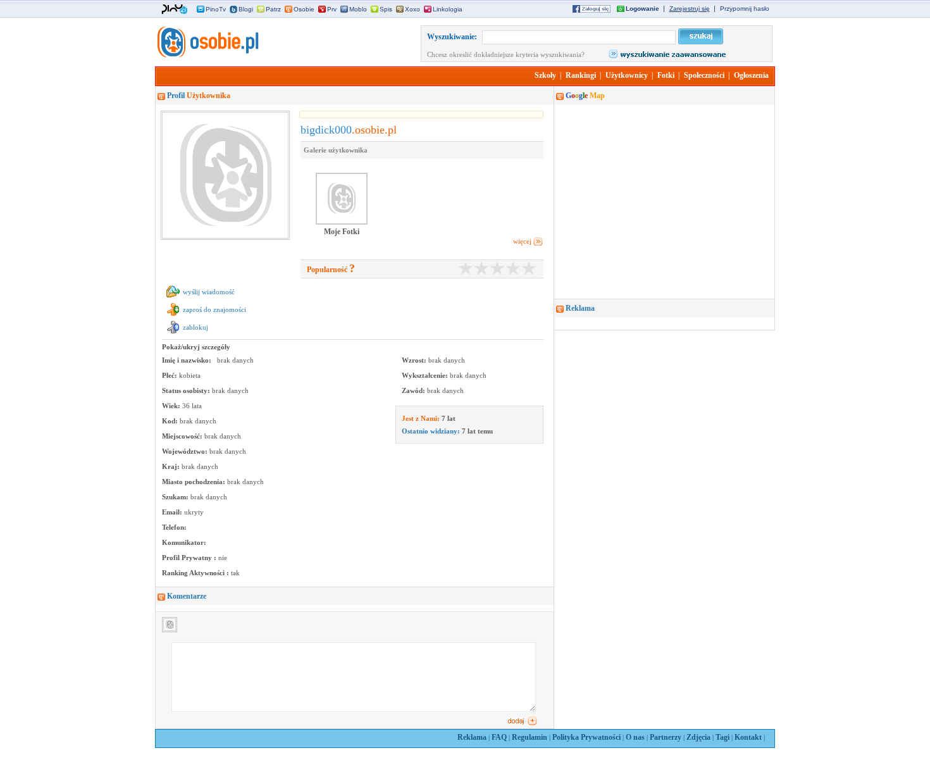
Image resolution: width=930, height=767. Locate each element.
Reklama (472, 737)
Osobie (304, 9)
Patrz (273, 9)
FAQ (499, 737)
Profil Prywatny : (190, 557)
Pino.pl (174, 9)
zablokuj (195, 327)
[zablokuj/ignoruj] (173, 333)
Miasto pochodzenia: (194, 481)
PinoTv (216, 9)
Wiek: (172, 405)
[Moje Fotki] (341, 223)
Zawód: (414, 390)
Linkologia (447, 9)
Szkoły (545, 75)
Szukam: (176, 497)
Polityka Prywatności (586, 737)
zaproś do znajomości (214, 309)
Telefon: (174, 527)
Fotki (665, 75)
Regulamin (529, 737)
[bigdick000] (207, 55)
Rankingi (581, 75)
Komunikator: (184, 542)
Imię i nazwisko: (187, 360)
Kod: (171, 421)
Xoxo (412, 9)
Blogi (246, 9)
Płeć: (170, 375)
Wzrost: (415, 360)
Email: (173, 512)
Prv (332, 9)
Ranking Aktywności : (196, 573)
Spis (386, 9)
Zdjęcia (698, 737)
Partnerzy (665, 737)
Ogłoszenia (751, 75)
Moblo (358, 9)
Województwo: (185, 451)
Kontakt (748, 737)
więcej (522, 241)
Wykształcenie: (426, 375)
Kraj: (172, 466)
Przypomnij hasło (744, 8)
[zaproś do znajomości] (173, 316)
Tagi (722, 737)
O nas (635, 737)
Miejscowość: (183, 436)
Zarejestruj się (689, 8)
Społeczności (704, 75)
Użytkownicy (626, 75)
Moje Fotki (341, 231)
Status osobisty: (187, 390)
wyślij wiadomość (209, 292)
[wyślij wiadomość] (173, 298)
